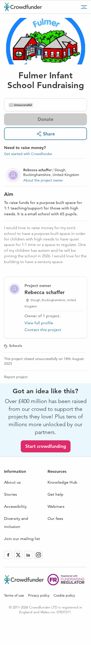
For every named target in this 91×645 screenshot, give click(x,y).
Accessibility (15, 506)
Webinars (56, 506)
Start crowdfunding (45, 446)
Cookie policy (64, 595)
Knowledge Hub (62, 482)
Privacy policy (39, 595)
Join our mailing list (22, 538)
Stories (10, 494)
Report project (16, 377)
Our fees (55, 518)
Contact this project (43, 329)
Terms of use (14, 595)
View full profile (39, 322)
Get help (55, 494)
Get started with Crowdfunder (28, 154)
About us (12, 482)
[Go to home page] (23, 7)
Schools (15, 345)
